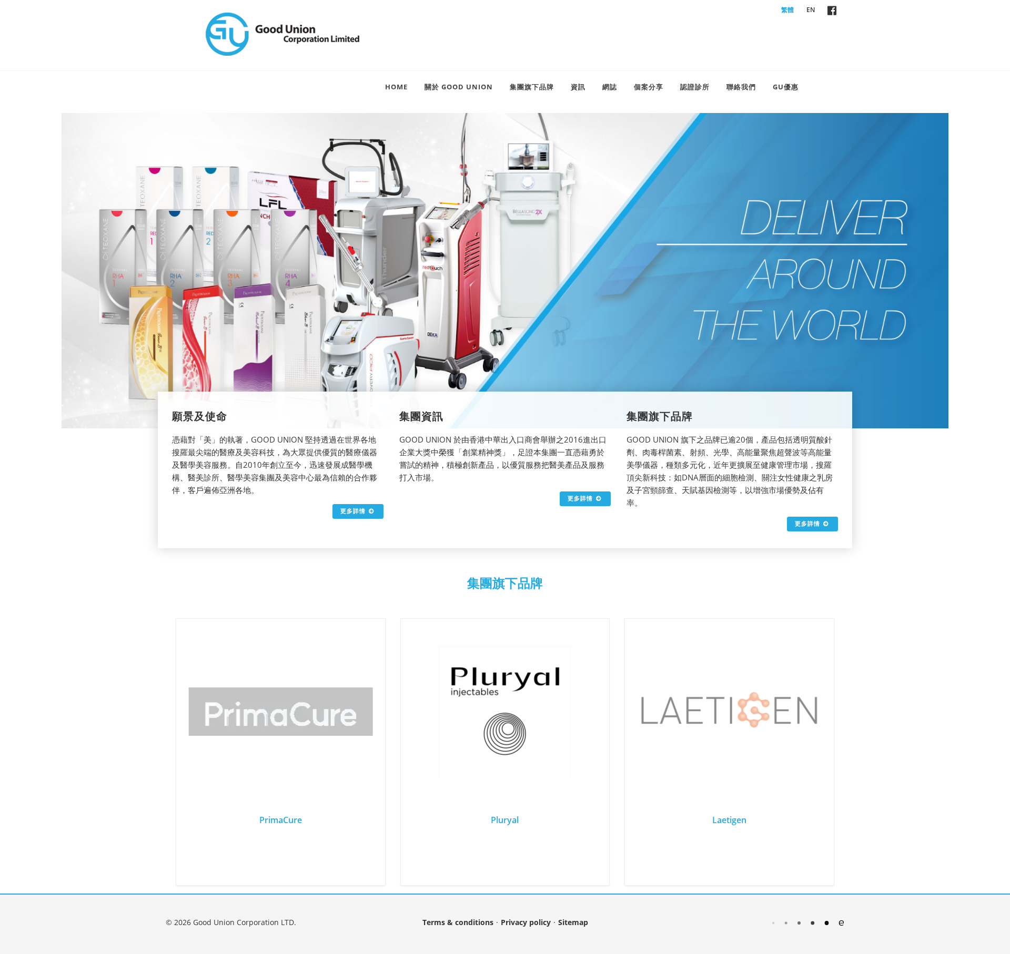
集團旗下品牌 (532, 86)
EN (810, 9)
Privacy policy (526, 922)
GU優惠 (786, 86)
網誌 (609, 86)
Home (396, 86)
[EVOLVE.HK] (808, 922)
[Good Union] (282, 34)
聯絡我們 (741, 86)
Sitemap (573, 922)
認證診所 (695, 86)
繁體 (787, 9)
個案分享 (648, 86)
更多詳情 (353, 511)
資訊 (578, 86)
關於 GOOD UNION (459, 86)
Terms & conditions (457, 922)
